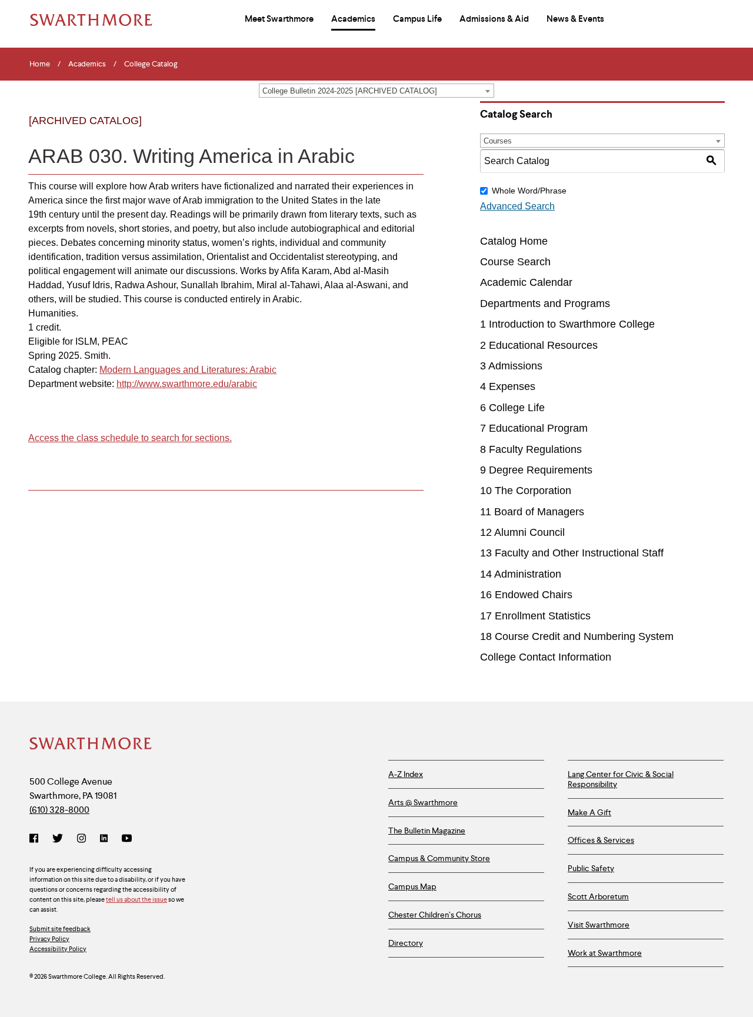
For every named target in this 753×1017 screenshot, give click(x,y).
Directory (405, 943)
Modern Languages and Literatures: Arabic (187, 370)
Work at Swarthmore (605, 953)
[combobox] (376, 91)
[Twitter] (58, 839)
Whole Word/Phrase (529, 190)
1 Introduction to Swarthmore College (567, 324)
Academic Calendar (526, 282)
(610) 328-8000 (59, 809)
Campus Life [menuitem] (417, 19)
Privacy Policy (49, 939)
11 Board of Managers (532, 512)
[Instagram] (81, 839)
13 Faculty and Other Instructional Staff (572, 553)
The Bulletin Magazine (426, 830)
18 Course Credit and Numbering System (577, 636)
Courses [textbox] (498, 140)
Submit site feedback (60, 929)
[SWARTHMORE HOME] (91, 20)
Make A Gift (589, 812)
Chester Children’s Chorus (434, 914)
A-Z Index (405, 774)
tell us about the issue (136, 899)
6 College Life (512, 408)
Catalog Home (514, 241)
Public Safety (591, 868)
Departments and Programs (545, 303)
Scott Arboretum (598, 896)
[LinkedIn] (103, 839)
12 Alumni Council (522, 532)
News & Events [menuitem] (575, 19)
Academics (87, 64)
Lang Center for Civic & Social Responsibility (621, 779)
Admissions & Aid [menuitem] (494, 19)
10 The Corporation (525, 490)
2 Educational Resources (539, 345)
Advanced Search (517, 206)
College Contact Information (545, 657)
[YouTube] (126, 839)
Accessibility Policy (57, 949)
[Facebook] (36, 839)
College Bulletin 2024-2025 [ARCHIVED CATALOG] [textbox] (349, 90)
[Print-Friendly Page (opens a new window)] (386, 130)
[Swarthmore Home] (91, 744)
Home (39, 64)
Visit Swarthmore (598, 924)
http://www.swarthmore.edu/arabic (186, 384)
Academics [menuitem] (353, 19)
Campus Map (412, 886)
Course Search (515, 262)
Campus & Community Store (439, 858)
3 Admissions (511, 366)
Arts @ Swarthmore (423, 802)
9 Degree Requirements (536, 470)
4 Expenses (507, 386)
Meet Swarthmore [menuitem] (279, 19)
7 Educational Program (534, 428)
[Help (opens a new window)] (411, 130)
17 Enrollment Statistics (535, 616)
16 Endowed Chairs (526, 595)
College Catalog (151, 64)
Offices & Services (601, 840)
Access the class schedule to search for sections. (130, 438)
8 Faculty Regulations (531, 449)
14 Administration (520, 574)
